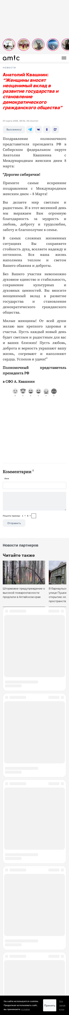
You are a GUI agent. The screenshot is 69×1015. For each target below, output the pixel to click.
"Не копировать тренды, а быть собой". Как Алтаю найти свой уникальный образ (33, 877)
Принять (49, 1005)
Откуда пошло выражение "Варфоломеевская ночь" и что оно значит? (34, 986)
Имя (6, 478)
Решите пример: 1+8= (17, 515)
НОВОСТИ (9, 67)
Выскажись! (14, 129)
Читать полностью (34, 969)
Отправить (14, 523)
